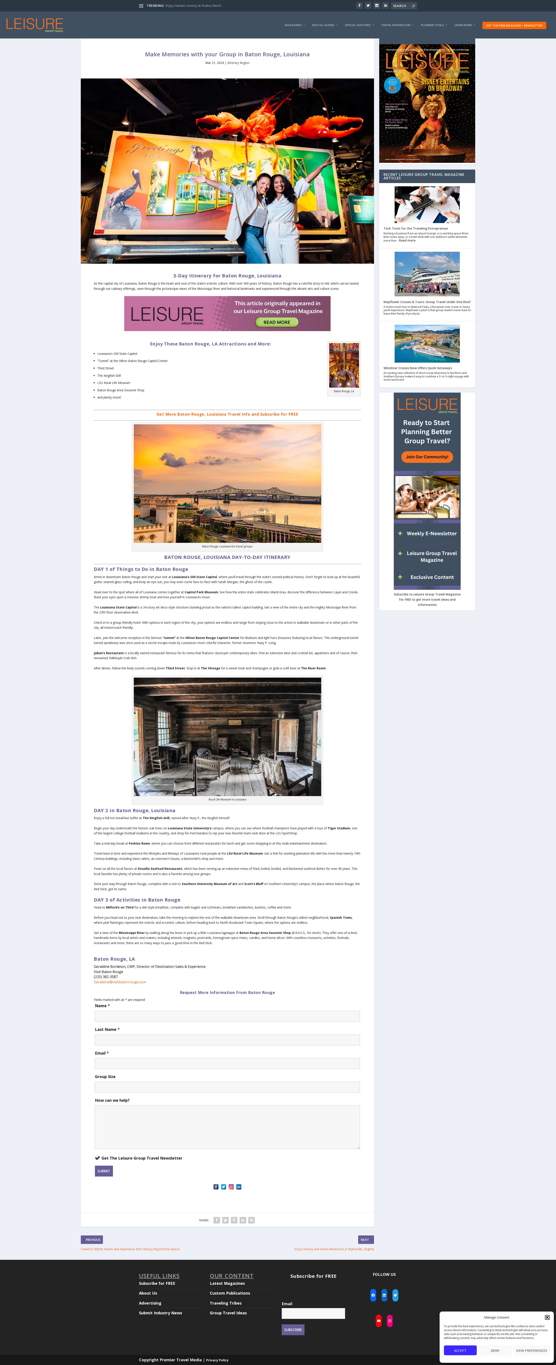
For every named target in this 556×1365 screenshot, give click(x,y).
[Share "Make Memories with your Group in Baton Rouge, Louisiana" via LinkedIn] (242, 1220)
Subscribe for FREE (157, 1283)
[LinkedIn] (239, 1187)
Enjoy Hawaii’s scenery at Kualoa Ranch (193, 5)
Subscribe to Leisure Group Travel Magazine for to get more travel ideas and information (427, 599)
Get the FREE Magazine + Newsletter (514, 25)
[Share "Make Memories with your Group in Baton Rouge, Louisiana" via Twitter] (225, 1220)
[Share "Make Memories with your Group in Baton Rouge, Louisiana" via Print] (251, 1220)
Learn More (463, 25)
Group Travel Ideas (228, 1312)
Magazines (293, 25)
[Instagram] (231, 1187)
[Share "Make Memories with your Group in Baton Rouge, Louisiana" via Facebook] (216, 1220)
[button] (547, 1317)
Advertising (150, 1303)
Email (102, 1053)
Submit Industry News (160, 1312)
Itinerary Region (238, 63)
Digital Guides (323, 25)
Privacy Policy (217, 1360)
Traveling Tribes (226, 1303)
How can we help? (112, 1100)
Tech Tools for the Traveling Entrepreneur (416, 228)
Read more (407, 240)
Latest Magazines (227, 1283)
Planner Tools (432, 25)
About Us (148, 1293)
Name (102, 1005)
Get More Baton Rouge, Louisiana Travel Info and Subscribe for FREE (227, 414)
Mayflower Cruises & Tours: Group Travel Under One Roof (427, 302)
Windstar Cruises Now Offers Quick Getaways (418, 368)
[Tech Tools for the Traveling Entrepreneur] (427, 205)
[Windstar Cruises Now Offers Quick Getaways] (427, 344)
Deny (495, 1350)
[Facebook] (216, 1187)
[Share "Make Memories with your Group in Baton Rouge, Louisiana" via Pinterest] (234, 1220)
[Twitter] (223, 1187)
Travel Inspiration (395, 25)
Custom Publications (230, 1293)
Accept (460, 1350)
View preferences (531, 1350)
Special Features (358, 25)
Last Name (107, 1029)
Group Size (105, 1076)
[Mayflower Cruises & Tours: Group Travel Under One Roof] (427, 274)
